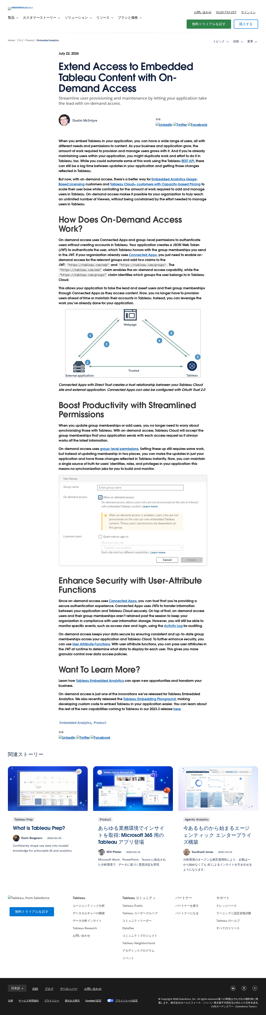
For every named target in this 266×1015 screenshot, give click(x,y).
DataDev (128, 928)
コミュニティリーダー (136, 921)
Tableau (79, 898)
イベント (128, 958)
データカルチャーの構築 (89, 913)
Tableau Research (85, 928)
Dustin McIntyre (85, 120)
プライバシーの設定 (126, 1000)
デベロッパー (69, 989)
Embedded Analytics (48, 40)
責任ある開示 (72, 1000)
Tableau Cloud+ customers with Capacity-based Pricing (155, 184)
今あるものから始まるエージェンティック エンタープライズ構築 (217, 835)
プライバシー (51, 1000)
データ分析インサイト (87, 921)
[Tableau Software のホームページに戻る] (23, 7)
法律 (10, 1000)
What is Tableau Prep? (39, 828)
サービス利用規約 (28, 1000)
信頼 (35, 989)
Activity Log (173, 626)
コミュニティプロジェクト (139, 935)
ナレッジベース (226, 906)
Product (30, 40)
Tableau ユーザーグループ (140, 913)
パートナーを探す (187, 906)
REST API (187, 161)
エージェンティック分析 (89, 906)
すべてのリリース (228, 928)
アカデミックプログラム (138, 950)
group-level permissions (119, 449)
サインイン (248, 12)
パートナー (183, 898)
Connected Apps (142, 255)
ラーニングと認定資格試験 (233, 913)
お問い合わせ (203, 12)
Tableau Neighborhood (138, 943)
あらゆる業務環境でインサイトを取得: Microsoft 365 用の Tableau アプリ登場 (131, 835)
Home (11, 40)
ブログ (20, 40)
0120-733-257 (226, 12)
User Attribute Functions (91, 644)
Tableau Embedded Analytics (100, 681)
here (177, 709)
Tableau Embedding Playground (149, 699)
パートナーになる (187, 913)
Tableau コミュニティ (139, 898)
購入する (246, 24)
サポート (223, 898)
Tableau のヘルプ (228, 921)
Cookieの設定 (93, 1000)
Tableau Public (132, 906)
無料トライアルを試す (209, 24)
